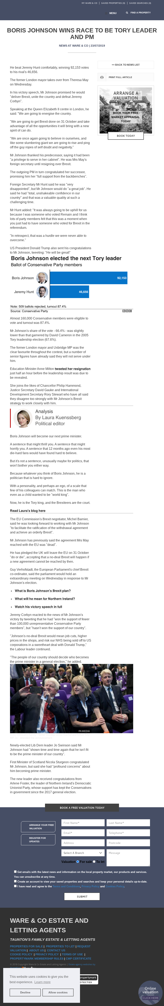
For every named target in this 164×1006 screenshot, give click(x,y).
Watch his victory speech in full (38, 606)
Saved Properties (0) (113, 3)
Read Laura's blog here (27, 510)
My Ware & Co (89, 3)
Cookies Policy (115, 886)
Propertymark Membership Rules (36, 958)
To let (99, 861)
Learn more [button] (42, 982)
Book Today (126, 136)
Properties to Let (60, 946)
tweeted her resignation (73, 368)
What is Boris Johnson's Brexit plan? (43, 590)
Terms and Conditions (66, 886)
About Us (36, 950)
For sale (85, 861)
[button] (138, 12)
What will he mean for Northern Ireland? (45, 598)
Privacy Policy (90, 886)
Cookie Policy (21, 954)
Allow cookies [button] (58, 992)
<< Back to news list (126, 64)
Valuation (68, 861)
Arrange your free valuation (41, 827)
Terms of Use (73, 954)
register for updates (37, 840)
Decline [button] (25, 992)
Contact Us (56, 950)
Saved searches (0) (140, 3)
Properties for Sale (26, 946)
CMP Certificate (78, 958)
